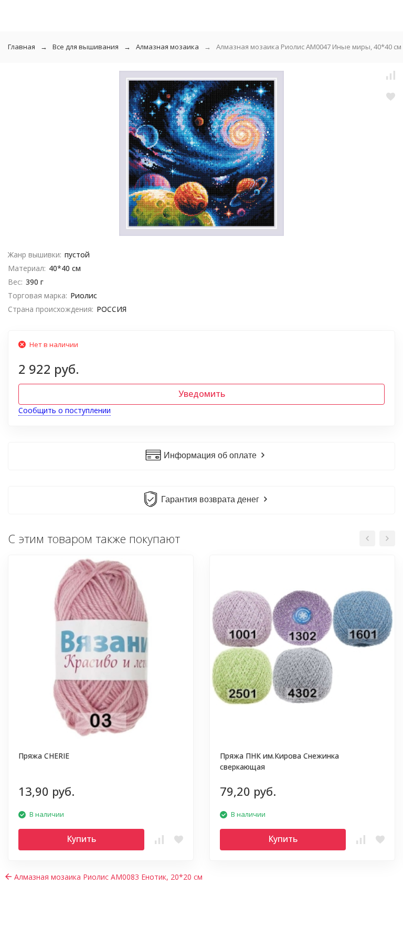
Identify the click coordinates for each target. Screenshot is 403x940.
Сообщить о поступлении (64, 410)
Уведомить (201, 393)
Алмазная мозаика (167, 46)
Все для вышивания (85, 46)
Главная (21, 46)
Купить (81, 839)
